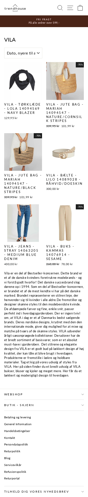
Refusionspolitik (15, 472)
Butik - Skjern (19, 405)
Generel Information (18, 424)
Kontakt (9, 438)
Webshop (13, 394)
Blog (7, 458)
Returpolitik (12, 451)
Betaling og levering (17, 417)
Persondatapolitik (16, 444)
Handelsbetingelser (17, 431)
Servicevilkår (12, 465)
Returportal (12, 478)
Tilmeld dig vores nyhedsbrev (36, 491)
